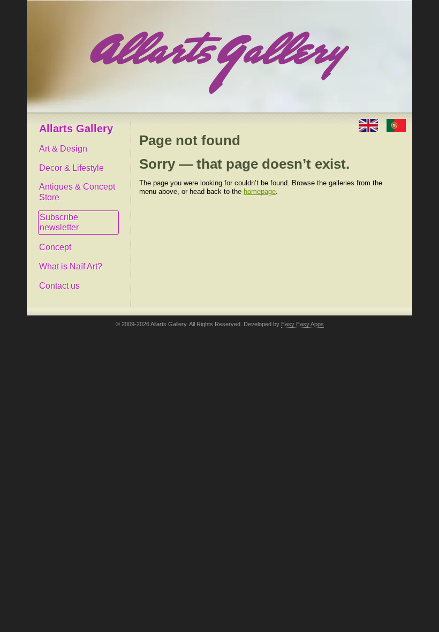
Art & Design (63, 148)
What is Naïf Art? (70, 266)
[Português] (396, 125)
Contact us (59, 285)
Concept (55, 247)
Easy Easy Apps (302, 324)
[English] (369, 125)
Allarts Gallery (76, 128)
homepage (260, 191)
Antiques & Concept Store (77, 192)
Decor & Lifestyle (71, 167)
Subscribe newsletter (59, 222)
